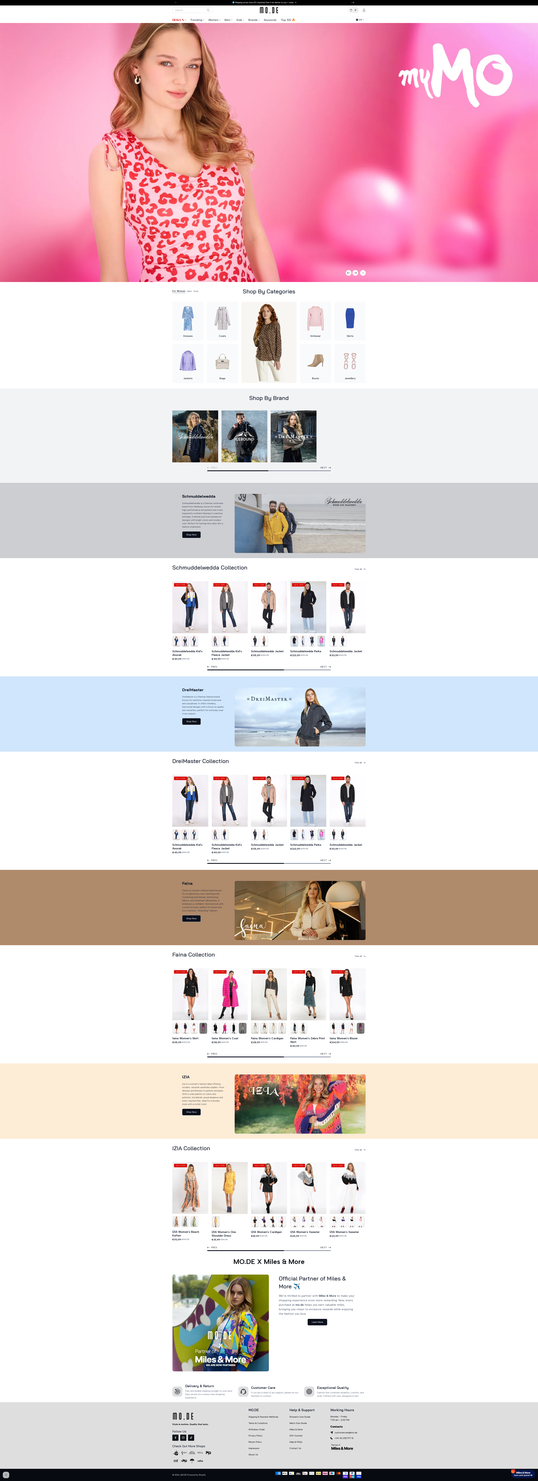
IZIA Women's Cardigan (266, 1232)
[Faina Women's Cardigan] (269, 994)
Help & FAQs (295, 1442)
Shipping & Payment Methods (263, 1417)
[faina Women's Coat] (230, 994)
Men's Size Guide (298, 1423)
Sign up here (523, 1462)
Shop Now (191, 534)
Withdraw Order (257, 1429)
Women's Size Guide (299, 1417)
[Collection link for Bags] (222, 361)
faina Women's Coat (225, 1038)
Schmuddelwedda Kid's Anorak (187, 653)
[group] (269, 152)
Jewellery (350, 378)
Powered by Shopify (196, 1475)
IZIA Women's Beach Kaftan (185, 1233)
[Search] (208, 10)
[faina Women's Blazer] (348, 994)
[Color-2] (176, 641)
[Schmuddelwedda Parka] (308, 607)
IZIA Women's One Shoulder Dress (224, 1233)
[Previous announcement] (176, 2)
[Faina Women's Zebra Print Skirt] (308, 994)
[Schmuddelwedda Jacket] (269, 607)
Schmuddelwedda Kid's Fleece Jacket (227, 653)
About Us (253, 1454)
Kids (239, 20)
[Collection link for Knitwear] (316, 318)
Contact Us (295, 1448)
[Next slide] (355, 273)
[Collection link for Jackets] (188, 361)
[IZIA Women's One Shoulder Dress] (230, 1188)
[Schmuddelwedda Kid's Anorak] (190, 607)
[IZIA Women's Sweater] (308, 1188)
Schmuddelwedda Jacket (267, 651)
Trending (196, 20)
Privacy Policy (255, 1435)
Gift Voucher (295, 1435)
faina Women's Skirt (185, 1038)
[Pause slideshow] (363, 273)
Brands (253, 20)
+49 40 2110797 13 (343, 1438)
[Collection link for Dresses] (188, 318)
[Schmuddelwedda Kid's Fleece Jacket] (230, 607)
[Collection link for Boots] (316, 361)
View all (358, 569)
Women (213, 20)
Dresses (188, 336)
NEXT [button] (323, 467)
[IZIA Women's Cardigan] (269, 1188)
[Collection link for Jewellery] (350, 361)
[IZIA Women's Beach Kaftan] (190, 1188)
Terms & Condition (258, 1423)
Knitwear (315, 336)
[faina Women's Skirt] (190, 994)
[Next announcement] (353, 2)
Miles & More (296, 1429)
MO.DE (183, 1475)
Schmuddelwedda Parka (305, 651)
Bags (222, 378)
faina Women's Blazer (344, 1038)
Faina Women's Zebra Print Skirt (307, 1040)
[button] (353, 10)
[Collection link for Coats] (222, 318)
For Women (178, 291)
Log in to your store (510, 1455)
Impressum (254, 1448)
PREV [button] (214, 666)
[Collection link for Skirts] (350, 318)
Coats (222, 336)
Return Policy (255, 1442)
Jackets (188, 378)
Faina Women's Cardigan (267, 1038)
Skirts (350, 336)
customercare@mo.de (346, 1432)
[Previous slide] (348, 273)
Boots (315, 378)
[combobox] (192, 10)
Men (227, 20)
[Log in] (364, 10)
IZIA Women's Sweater (305, 1232)
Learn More (317, 1322)
